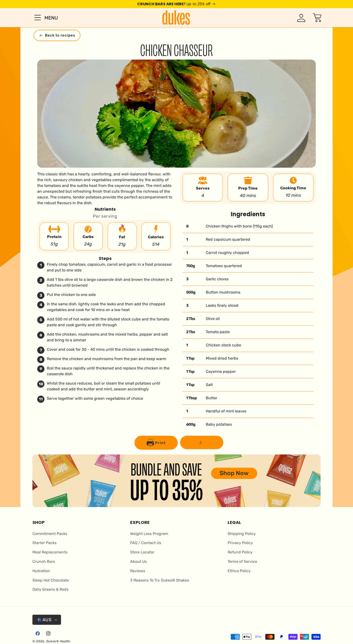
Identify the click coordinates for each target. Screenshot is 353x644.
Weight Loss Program (149, 533)
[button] (43, 17)
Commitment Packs (49, 533)
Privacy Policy (240, 542)
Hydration (41, 571)
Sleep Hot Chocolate (50, 580)
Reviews (137, 571)
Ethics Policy (239, 571)
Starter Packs (44, 542)
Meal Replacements (49, 552)
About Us (138, 561)
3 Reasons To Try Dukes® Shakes (159, 580)
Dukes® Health (58, 641)
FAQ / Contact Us (145, 542)
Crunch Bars (43, 561)
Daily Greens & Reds (50, 589)
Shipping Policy (242, 533)
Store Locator (142, 552)
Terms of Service (242, 561)
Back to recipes (60, 35)
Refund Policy (240, 552)
